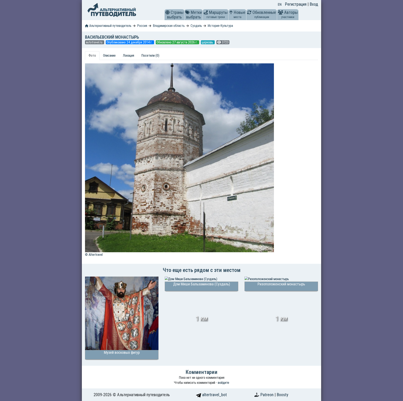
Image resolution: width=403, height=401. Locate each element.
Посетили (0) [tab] (150, 55)
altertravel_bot (214, 394)
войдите (223, 383)
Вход (314, 4)
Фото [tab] (92, 55)
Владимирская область (169, 26)
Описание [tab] (109, 55)
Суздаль (196, 26)
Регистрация (296, 4)
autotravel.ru (94, 42)
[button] (167, 12)
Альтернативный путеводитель (109, 26)
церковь (208, 42)
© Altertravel (94, 255)
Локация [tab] (128, 55)
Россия (142, 26)
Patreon (267, 394)
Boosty (282, 394)
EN (279, 5)
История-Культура (220, 26)
